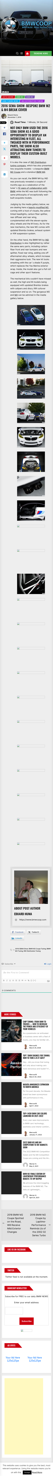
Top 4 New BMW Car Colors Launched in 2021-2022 (35, 1114)
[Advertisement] (24, 1416)
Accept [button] (27, 1472)
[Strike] (13, 980)
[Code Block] (25, 980)
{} (31, 980)
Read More (37, 1472)
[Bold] (3, 980)
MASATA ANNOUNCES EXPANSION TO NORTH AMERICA (36, 1085)
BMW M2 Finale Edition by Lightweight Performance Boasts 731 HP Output (34, 1176)
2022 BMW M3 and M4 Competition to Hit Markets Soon (35, 1145)
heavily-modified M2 (38, 207)
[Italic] (6, 980)
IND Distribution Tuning (32, 951)
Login (48, 964)
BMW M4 (40, 172)
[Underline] (9, 980)
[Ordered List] (16, 980)
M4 (16, 295)
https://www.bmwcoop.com (32, 919)
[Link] (28, 980)
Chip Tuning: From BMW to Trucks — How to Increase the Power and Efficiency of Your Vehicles (35, 1025)
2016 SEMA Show (21, 949)
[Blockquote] (22, 980)
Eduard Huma (13, 115)
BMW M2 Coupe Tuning (37, 949)
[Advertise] (13, 1352)
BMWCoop (13, 1256)
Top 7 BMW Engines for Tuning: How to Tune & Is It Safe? (36, 1056)
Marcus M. (33, 1045)
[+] (34, 980)
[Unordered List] (19, 980)
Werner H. (33, 1164)
